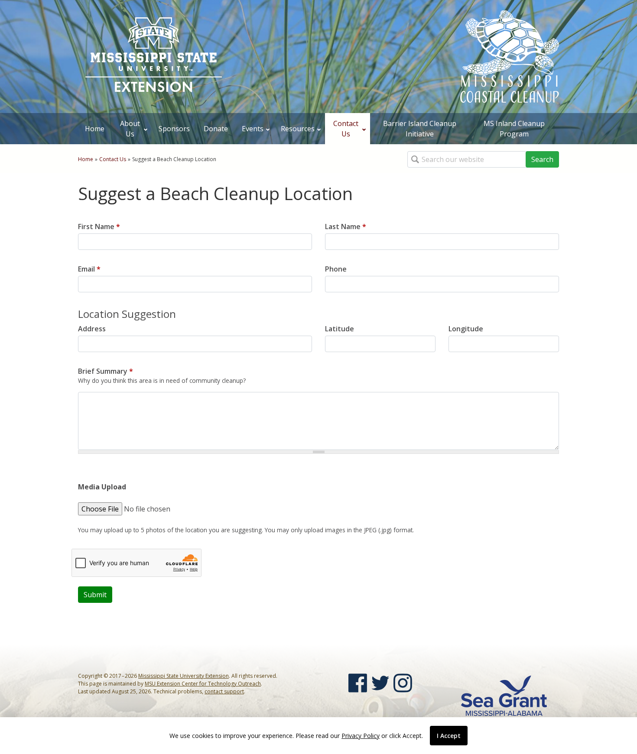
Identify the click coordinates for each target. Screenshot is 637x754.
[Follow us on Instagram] (402, 683)
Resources (298, 128)
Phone (336, 269)
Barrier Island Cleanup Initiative (419, 129)
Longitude (465, 328)
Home (94, 128)
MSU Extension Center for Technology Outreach (203, 683)
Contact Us (345, 129)
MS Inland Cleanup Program (514, 129)
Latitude (339, 328)
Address (92, 328)
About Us (130, 129)
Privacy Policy (360, 735)
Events (252, 128)
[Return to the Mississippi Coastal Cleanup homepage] (509, 56)
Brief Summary (105, 371)
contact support (224, 691)
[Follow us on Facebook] (357, 683)
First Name (99, 226)
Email (89, 269)
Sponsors (174, 128)
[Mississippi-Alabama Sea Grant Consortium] (504, 695)
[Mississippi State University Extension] (154, 55)
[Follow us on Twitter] (380, 683)
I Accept (449, 735)
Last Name (345, 226)
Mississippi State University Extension (183, 676)
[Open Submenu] (145, 128)
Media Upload (102, 487)
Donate (216, 128)
